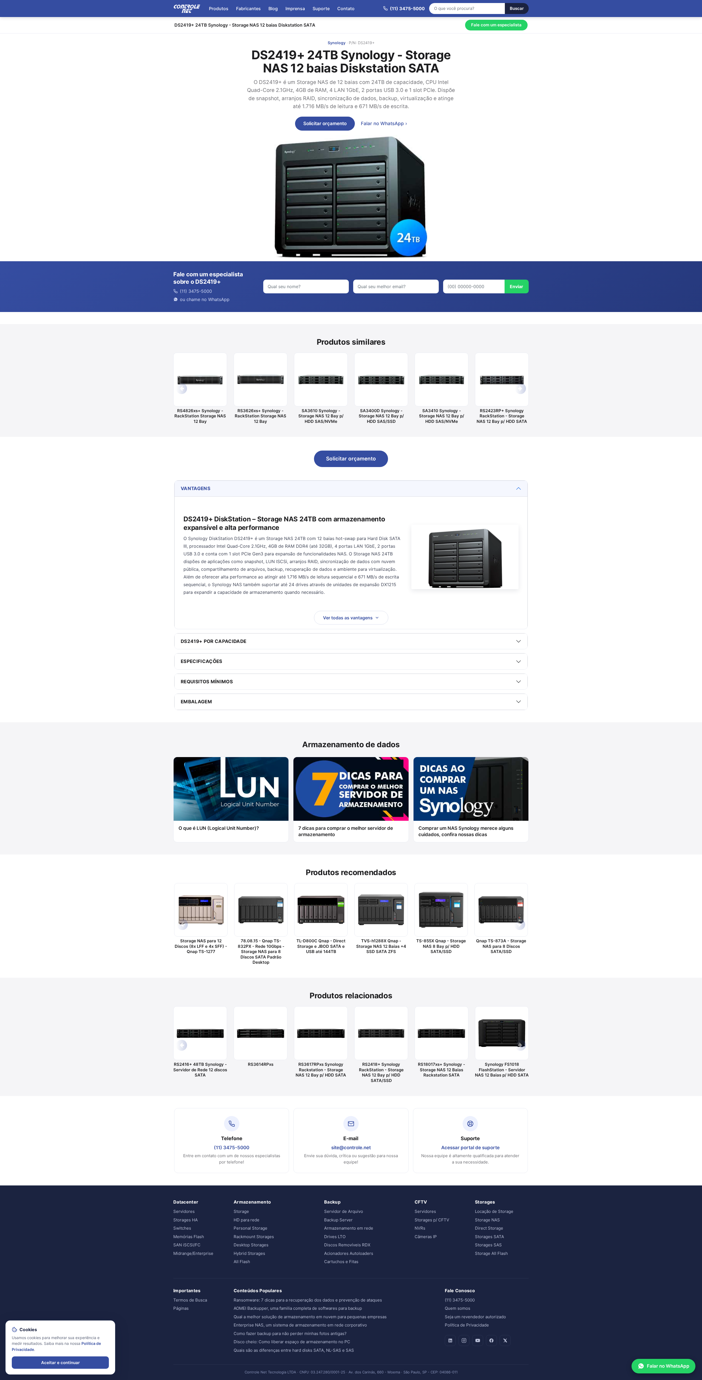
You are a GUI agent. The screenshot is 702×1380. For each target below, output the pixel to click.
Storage (241, 1211)
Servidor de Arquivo (343, 1211)
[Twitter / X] (505, 1340)
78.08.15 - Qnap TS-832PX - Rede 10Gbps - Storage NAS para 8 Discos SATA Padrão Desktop (261, 951)
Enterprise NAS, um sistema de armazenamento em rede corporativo (300, 1325)
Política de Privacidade (467, 1325)
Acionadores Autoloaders (348, 1253)
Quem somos (457, 1308)
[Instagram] (463, 1340)
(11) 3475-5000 (231, 1147)
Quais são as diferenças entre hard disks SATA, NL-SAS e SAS (294, 1350)
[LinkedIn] (450, 1340)
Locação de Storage (494, 1211)
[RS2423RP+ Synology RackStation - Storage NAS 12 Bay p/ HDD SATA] (502, 379)
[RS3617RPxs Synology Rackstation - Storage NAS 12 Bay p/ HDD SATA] (321, 1033)
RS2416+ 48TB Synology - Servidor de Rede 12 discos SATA (200, 1070)
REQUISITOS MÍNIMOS (207, 681)
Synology (337, 42)
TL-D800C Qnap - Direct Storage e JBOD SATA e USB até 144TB (321, 946)
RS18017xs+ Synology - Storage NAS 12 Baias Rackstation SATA (441, 1070)
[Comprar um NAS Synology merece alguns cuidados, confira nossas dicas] (471, 789)
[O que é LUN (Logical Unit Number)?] (231, 789)
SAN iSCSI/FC (186, 1244)
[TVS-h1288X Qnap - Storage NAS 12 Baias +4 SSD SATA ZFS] (381, 910)
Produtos (218, 8)
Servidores (184, 1211)
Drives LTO (335, 1236)
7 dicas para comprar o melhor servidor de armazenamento (345, 831)
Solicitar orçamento (325, 123)
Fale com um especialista (496, 24)
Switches (182, 1228)
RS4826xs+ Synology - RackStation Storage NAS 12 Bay (200, 416)
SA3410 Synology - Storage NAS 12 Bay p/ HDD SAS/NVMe (441, 416)
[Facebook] (491, 1340)
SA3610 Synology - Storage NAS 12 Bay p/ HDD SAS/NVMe (321, 416)
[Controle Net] (187, 8)
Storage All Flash (491, 1253)
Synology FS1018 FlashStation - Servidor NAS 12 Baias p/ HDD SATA (502, 1070)
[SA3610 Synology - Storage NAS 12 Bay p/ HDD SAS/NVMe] (321, 379)
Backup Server (338, 1219)
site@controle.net (351, 1147)
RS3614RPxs (260, 1064)
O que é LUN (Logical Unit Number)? (219, 828)
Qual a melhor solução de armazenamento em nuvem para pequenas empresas (310, 1316)
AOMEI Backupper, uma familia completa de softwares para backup (298, 1308)
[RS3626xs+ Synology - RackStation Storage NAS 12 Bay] (260, 379)
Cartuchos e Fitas (341, 1261)
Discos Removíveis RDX (347, 1244)
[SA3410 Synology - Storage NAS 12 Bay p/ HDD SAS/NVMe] (441, 379)
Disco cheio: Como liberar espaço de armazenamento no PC (292, 1341)
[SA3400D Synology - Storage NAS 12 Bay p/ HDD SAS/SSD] (381, 379)
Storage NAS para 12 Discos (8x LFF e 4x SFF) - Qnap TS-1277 (201, 946)
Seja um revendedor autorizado (475, 1316)
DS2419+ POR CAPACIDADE (213, 641)
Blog (273, 8)
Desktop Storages (251, 1244)
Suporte (321, 8)
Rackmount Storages (254, 1236)
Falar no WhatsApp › (384, 123)
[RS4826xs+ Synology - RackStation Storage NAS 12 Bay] (200, 379)
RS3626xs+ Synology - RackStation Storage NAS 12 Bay (260, 416)
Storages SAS (488, 1244)
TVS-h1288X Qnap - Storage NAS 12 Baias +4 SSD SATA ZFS (381, 946)
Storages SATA (489, 1236)
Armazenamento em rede (348, 1228)
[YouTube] (477, 1340)
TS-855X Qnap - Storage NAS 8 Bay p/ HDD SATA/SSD (441, 946)
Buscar (517, 8)
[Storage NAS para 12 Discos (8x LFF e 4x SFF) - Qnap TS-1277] (201, 910)
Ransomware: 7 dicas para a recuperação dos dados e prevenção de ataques (308, 1300)
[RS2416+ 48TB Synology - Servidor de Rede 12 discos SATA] (200, 1033)
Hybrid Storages (249, 1253)
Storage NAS (487, 1219)
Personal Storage (250, 1228)
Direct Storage (489, 1228)
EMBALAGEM (196, 701)
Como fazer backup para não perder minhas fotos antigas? (290, 1333)
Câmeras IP (426, 1236)
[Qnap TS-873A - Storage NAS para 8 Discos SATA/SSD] (501, 910)
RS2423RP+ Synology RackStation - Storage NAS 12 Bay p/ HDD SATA (502, 416)
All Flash (242, 1261)
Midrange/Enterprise (193, 1253)
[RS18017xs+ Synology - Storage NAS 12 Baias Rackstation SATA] (441, 1033)
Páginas (181, 1308)
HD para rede (246, 1219)
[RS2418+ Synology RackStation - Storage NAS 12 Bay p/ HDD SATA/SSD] (381, 1033)
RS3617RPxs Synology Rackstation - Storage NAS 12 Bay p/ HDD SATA (321, 1070)
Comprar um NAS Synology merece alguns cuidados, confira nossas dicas (465, 831)
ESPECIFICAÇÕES (201, 661)
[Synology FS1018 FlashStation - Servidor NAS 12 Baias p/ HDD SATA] (502, 1033)
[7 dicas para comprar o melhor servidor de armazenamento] (350, 789)
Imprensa (295, 8)
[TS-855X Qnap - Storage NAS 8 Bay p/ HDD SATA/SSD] (441, 910)
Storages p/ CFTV (432, 1219)
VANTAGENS (195, 488)
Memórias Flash (188, 1236)
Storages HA (185, 1219)
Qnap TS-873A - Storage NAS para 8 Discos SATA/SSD (501, 946)
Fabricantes (248, 8)
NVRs (420, 1228)
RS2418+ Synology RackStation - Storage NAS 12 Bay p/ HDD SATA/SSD (381, 1072)
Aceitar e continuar (60, 1362)
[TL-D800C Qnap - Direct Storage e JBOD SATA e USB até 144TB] (321, 910)
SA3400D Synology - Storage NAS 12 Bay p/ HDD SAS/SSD (381, 416)
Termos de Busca (190, 1300)
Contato (346, 8)
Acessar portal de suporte (470, 1147)
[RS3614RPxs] (260, 1033)
